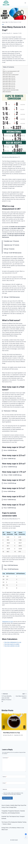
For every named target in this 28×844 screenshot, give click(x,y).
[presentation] (14, 721)
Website (5, 789)
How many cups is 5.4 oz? (9, 84)
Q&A (3, 24)
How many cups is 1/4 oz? (9, 76)
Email (4, 783)
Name (5, 776)
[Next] (24, 727)
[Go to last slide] (4, 727)
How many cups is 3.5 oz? (9, 83)
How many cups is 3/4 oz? (9, 79)
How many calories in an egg (11, 645)
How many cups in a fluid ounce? (10, 74)
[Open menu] (25, 3)
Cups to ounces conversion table (10, 90)
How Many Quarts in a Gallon (21, 696)
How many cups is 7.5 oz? (9, 88)
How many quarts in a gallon (11, 644)
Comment (6, 757)
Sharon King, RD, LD (7, 33)
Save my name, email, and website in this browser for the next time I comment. (13, 793)
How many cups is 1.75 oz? (9, 81)
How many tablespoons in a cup (12, 642)
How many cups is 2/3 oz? (9, 78)
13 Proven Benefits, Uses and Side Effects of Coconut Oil (7, 697)
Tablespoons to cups (7, 621)
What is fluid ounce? (8, 73)
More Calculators (7, 91)
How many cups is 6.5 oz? (9, 86)
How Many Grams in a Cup (11, 732)
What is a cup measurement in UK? (11, 71)
